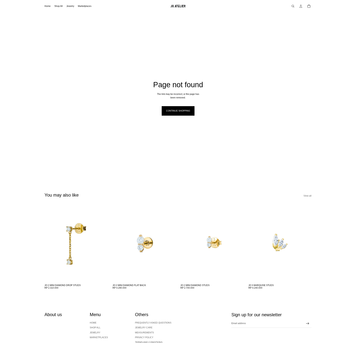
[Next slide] (102, 243)
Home (93, 322)
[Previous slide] (50, 243)
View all (308, 196)
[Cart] (309, 6)
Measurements (144, 332)
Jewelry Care (143, 327)
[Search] (293, 6)
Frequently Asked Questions (153, 322)
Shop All (95, 327)
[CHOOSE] (102, 276)
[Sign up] (308, 323)
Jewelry (95, 332)
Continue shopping (178, 111)
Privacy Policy (144, 337)
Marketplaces (99, 337)
